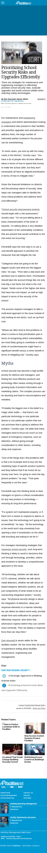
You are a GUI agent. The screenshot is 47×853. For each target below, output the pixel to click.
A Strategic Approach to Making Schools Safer (18, 103)
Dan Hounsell (8, 640)
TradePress (16, 845)
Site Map (27, 798)
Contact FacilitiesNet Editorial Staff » (32, 705)
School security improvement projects (21, 209)
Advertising (5, 793)
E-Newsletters (16, 807)
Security (41, 99)
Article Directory (7, 798)
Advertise (14, 809)
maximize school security (13, 549)
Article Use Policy (39, 708)
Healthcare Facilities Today (10, 836)
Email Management (9, 795)
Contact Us (28, 793)
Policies (27, 795)
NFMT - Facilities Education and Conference (16, 838)
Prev (3, 665)
